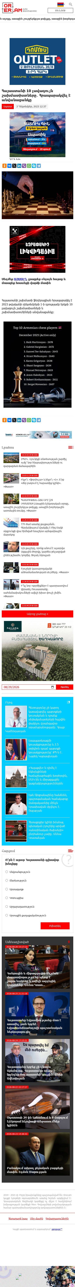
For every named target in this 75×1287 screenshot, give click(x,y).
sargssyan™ (57, 1229)
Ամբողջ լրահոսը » (37, 613)
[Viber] (24, 166)
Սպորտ (7, 106)
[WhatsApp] (29, 166)
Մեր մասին (36, 1218)
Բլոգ (8, 702)
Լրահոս (8, 447)
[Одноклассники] (4, 166)
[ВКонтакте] (9, 166)
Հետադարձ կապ (18, 1218)
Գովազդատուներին (57, 1218)
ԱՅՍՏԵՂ (20, 279)
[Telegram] (39, 166)
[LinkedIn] (19, 166)
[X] (14, 166)
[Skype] (34, 166)
